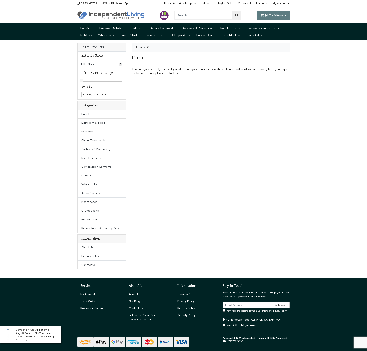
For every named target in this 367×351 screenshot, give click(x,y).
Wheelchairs (106, 35)
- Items (274, 15)
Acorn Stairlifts (131, 35)
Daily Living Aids (230, 28)
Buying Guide (226, 3)
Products (169, 3)
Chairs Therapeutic (163, 28)
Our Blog (134, 301)
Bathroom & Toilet (111, 28)
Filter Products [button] (92, 47)
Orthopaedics (179, 35)
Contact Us (245, 3)
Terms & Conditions (258, 311)
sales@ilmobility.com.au (242, 325)
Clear (105, 94)
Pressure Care (205, 35)
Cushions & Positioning (197, 28)
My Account (280, 3)
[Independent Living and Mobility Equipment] (110, 15)
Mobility (85, 35)
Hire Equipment (188, 3)
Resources (262, 3)
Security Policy (186, 315)
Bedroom (137, 28)
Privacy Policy (185, 301)
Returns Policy (90, 256)
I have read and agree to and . (256, 311)
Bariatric (85, 28)
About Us (208, 3)
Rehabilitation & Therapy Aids (241, 35)
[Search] (236, 15)
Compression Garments (264, 28)
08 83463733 (88, 3)
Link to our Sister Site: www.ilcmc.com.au (142, 317)
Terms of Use (185, 294)
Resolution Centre (91, 308)
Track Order (87, 301)
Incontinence (154, 35)
